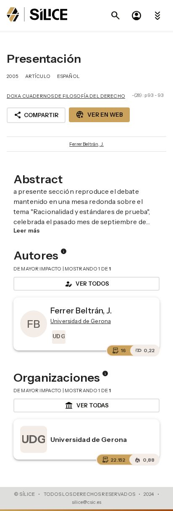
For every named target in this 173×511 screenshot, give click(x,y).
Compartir (36, 115)
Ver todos (86, 284)
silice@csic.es (86, 502)
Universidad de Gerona (88, 439)
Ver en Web (99, 115)
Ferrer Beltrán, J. (86, 144)
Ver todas (87, 406)
